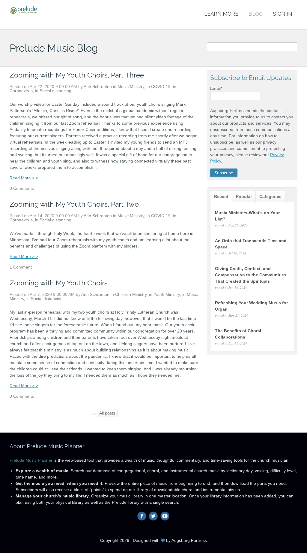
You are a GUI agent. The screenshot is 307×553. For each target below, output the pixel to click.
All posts (107, 413)
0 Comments (22, 188)
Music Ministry (131, 86)
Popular (244, 196)
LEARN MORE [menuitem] (221, 14)
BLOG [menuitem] (256, 14)
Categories (270, 196)
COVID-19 (161, 86)
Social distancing (55, 90)
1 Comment (21, 267)
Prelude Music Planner (31, 460)
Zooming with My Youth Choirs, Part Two (74, 204)
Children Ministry (131, 294)
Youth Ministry (167, 294)
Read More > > (24, 177)
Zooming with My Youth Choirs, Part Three (77, 75)
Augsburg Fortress (189, 540)
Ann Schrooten (98, 86)
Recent (221, 196)
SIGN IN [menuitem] (282, 14)
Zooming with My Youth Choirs (59, 283)
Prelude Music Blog (54, 48)
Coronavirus (21, 90)
